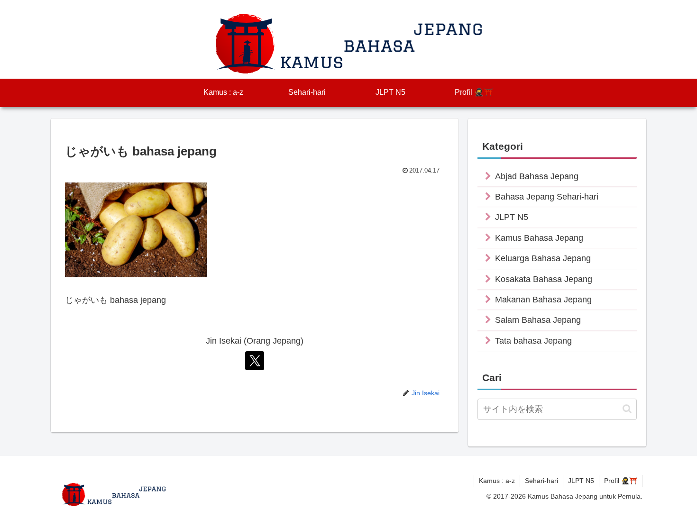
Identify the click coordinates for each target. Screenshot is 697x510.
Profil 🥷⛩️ (620, 480)
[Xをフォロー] (254, 360)
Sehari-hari (541, 480)
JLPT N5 (581, 480)
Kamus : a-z (497, 480)
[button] (627, 408)
